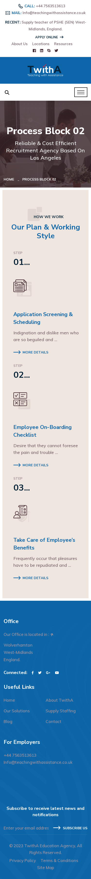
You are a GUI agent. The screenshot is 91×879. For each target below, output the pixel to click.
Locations (41, 43)
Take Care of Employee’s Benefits (44, 543)
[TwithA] (45, 70)
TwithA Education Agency (49, 845)
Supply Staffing (61, 710)
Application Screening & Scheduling (43, 318)
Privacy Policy (22, 860)
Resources (63, 43)
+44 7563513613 (50, 6)
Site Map (45, 867)
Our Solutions (17, 710)
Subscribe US (75, 828)
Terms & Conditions (59, 860)
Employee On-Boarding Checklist (42, 431)
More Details (35, 352)
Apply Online (46, 37)
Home (10, 179)
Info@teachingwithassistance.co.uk (54, 12)
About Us (19, 43)
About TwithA (59, 700)
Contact (53, 721)
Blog (8, 721)
